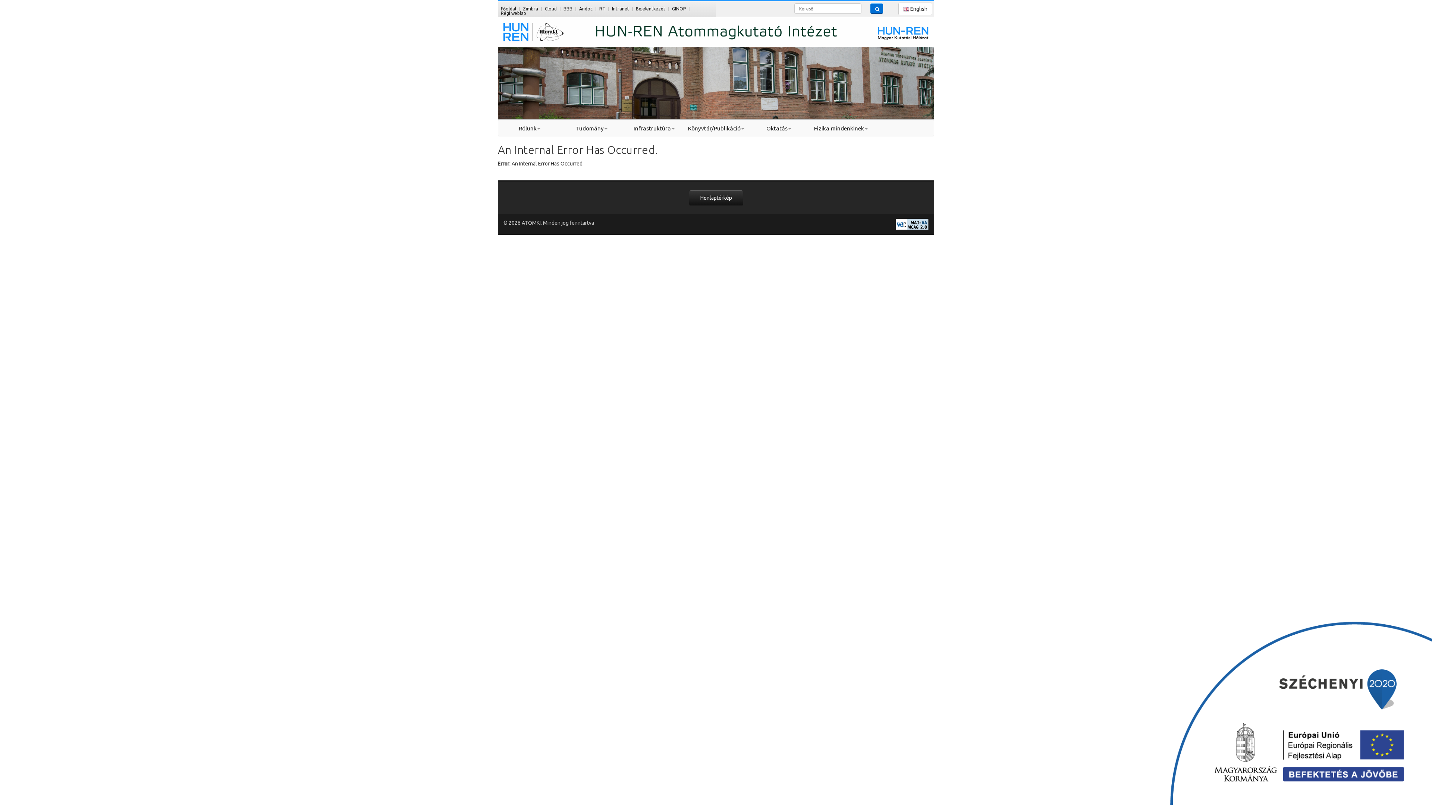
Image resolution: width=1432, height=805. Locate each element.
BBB (567, 8)
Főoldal (508, 8)
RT (602, 8)
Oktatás (777, 128)
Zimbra (530, 8)
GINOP (679, 8)
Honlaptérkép (716, 198)
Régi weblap (513, 13)
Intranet (620, 8)
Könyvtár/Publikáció (714, 128)
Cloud (551, 8)
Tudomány (590, 128)
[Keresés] (876, 8)
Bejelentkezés (650, 8)
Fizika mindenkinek (839, 128)
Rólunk (528, 128)
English (918, 9)
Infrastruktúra (652, 128)
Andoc (586, 8)
